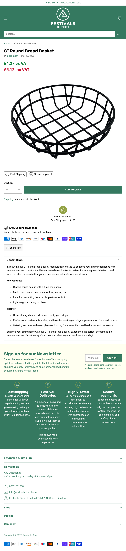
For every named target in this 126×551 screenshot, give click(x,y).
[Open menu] (5, 18)
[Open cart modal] (119, 18)
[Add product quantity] (19, 189)
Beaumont (12, 55)
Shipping (8, 199)
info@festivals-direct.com (23, 492)
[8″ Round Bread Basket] (63, 121)
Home (7, 43)
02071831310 (16, 486)
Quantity (8, 182)
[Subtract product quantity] (7, 189)
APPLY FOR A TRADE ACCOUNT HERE (63, 2)
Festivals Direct (30, 535)
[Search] (118, 33)
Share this (15, 247)
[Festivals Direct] (63, 18)
